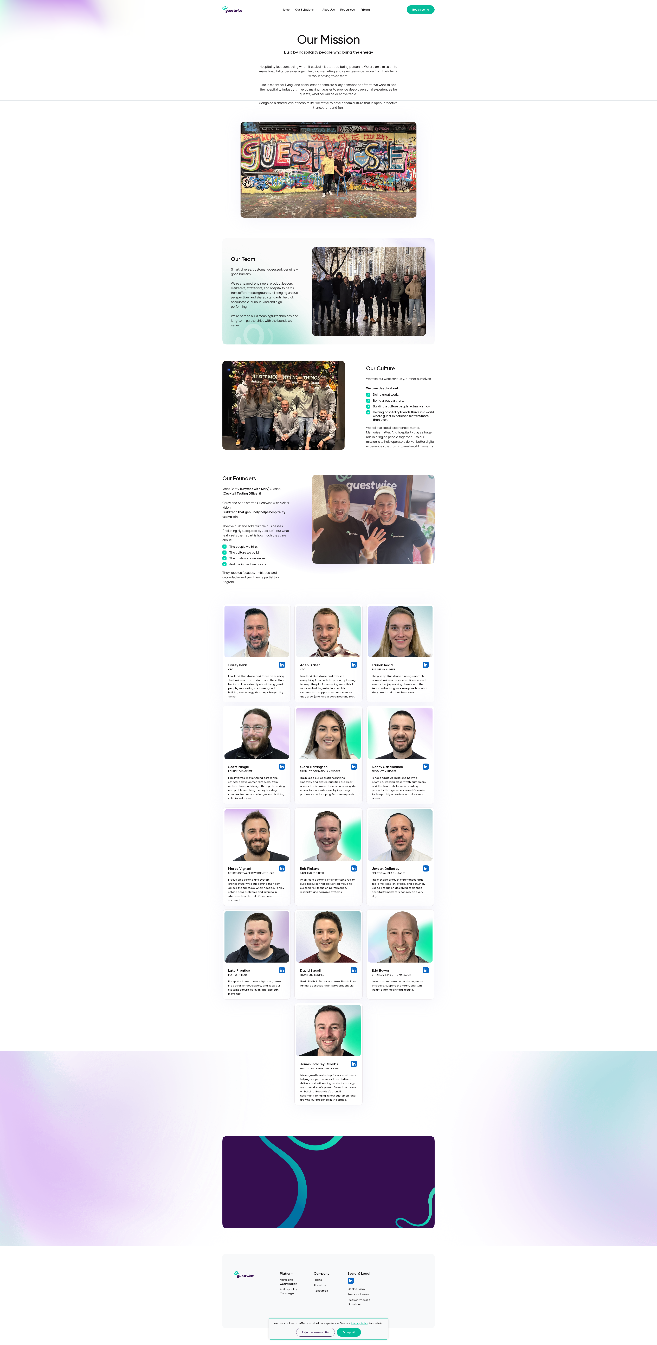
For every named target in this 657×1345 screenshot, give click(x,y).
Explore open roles (255, 1188)
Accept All (349, 1332)
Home (286, 9)
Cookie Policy (356, 1289)
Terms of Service (359, 1294)
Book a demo (420, 9)
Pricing (365, 9)
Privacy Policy (359, 1323)
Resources (347, 9)
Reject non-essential (315, 1332)
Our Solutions (304, 9)
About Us (329, 9)
